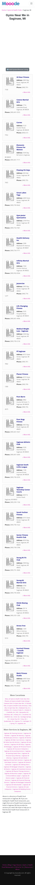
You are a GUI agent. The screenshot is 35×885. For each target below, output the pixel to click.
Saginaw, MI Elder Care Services (14, 740)
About (17, 869)
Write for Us (19, 867)
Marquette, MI (23, 712)
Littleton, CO (7, 710)
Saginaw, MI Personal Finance (22, 747)
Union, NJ (16, 717)
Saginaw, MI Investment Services (21, 769)
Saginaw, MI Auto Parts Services (13, 760)
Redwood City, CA (24, 708)
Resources (28, 867)
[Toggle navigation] (31, 3)
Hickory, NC (17, 714)
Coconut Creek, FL (18, 710)
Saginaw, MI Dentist (25, 738)
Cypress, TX (18, 721)
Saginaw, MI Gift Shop (17, 744)
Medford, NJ (8, 717)
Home (4, 10)
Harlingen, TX (27, 721)
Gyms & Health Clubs (14, 10)
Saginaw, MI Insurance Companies (17, 749)
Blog (9, 865)
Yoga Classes (17, 865)
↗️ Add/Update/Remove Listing (17, 69)
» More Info (26, 92)
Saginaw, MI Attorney (17, 735)
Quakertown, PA (8, 721)
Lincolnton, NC (26, 714)
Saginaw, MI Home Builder (14, 785)
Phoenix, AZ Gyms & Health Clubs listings (17, 701)
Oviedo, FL (28, 710)
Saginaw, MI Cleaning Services (13, 733)
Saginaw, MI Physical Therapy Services (17, 771)
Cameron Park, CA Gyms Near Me (14, 703)
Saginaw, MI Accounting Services (14, 751)
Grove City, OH (15, 719)
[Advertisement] (17, 43)
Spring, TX (13, 723)
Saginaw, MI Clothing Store (21, 764)
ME (17, 712)
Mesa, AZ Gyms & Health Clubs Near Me (17, 699)
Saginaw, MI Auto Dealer (20, 758)
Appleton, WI (22, 723)
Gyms (25, 865)
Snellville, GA (11, 712)
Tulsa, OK (23, 719)
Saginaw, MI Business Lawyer (13, 773)
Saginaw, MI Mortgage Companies (14, 767)
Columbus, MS (8, 714)
